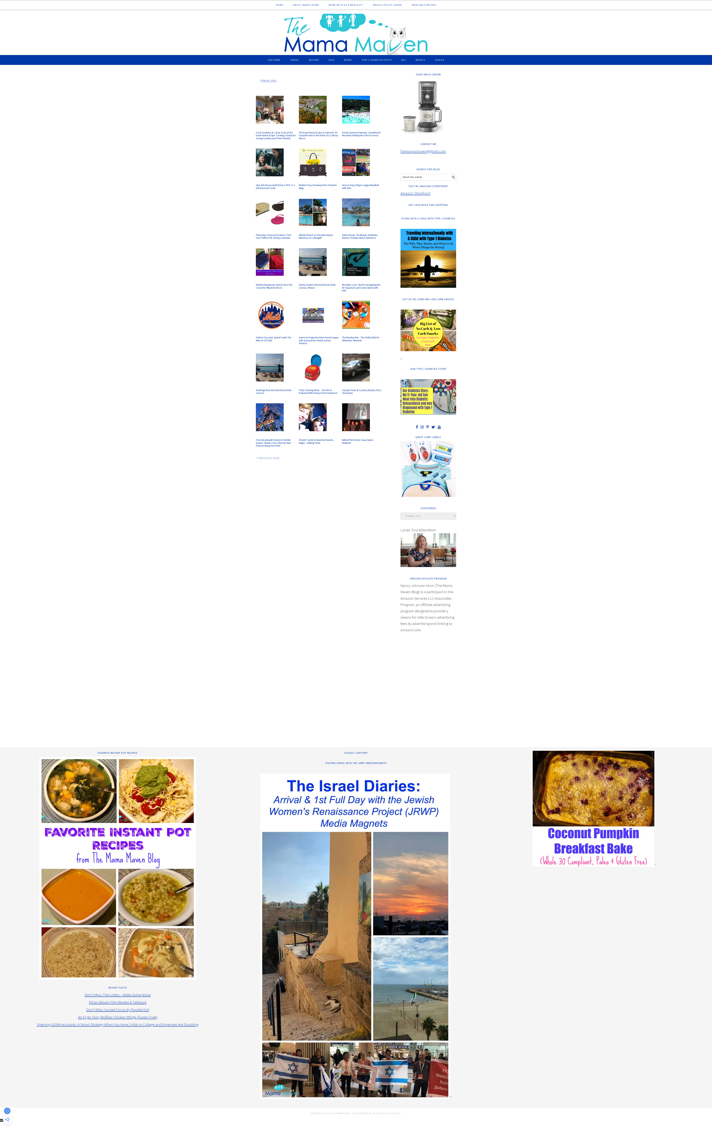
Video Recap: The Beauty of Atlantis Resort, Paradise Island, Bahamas (360, 236)
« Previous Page (268, 458)
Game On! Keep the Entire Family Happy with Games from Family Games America (319, 340)
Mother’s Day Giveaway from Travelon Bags (318, 187)
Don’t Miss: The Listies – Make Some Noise (118, 994)
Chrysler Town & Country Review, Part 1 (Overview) (362, 392)
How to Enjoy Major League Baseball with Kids (360, 187)
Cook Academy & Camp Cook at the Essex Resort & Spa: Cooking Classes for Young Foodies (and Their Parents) (276, 135)
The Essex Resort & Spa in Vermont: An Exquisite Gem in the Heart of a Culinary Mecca (318, 135)
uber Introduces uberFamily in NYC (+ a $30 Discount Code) (275, 187)
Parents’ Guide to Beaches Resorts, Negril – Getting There (316, 441)
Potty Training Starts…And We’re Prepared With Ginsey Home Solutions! (318, 392)
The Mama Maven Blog (356, 32)
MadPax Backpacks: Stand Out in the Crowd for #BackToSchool (274, 286)
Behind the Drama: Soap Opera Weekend (357, 441)
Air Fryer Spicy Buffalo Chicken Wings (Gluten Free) (117, 1017)
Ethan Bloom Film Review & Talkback (117, 1002)
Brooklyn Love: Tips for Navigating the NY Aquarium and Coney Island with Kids (361, 287)
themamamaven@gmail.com (423, 151)
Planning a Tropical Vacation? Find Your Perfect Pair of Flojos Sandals (273, 236)
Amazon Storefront (415, 193)
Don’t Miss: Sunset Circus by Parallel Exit (117, 1009)
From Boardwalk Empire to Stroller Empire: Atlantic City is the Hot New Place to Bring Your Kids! (273, 442)
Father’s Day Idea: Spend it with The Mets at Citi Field (273, 339)
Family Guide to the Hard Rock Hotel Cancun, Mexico (317, 286)
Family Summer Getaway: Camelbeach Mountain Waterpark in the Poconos (361, 134)
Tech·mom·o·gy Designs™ (386, 1113)
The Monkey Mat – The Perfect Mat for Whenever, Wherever (360, 339)
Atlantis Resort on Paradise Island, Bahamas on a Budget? (316, 236)
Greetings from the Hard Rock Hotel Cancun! (273, 392)
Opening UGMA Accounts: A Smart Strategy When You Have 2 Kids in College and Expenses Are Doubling (117, 1024)
